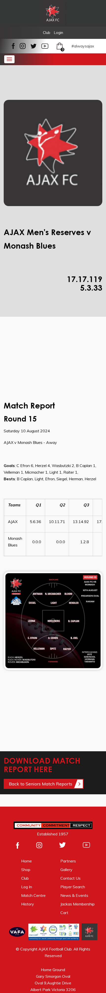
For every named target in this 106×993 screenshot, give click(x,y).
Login (58, 32)
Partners (68, 860)
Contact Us (70, 878)
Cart (64, 912)
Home (26, 860)
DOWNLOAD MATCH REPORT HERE (42, 765)
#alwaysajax (82, 46)
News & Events (74, 895)
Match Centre (33, 895)
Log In (26, 886)
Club (46, 32)
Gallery (66, 869)
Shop (25, 869)
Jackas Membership (77, 904)
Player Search (72, 886)
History (27, 904)
